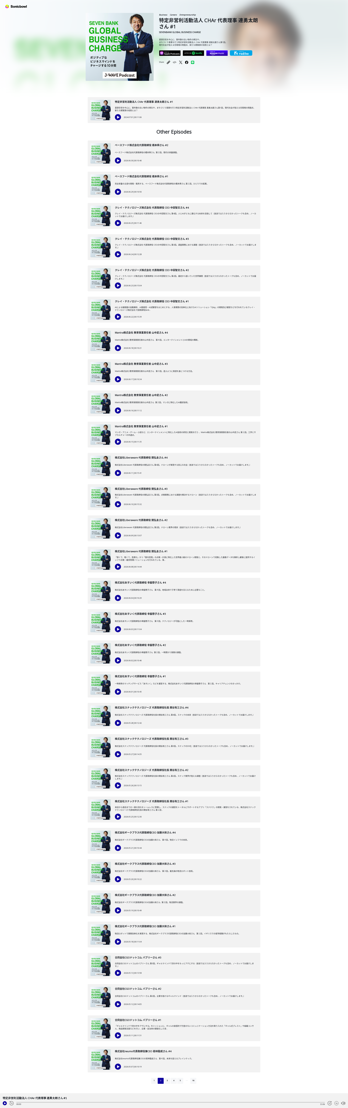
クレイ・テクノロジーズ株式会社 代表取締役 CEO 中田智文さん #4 (152, 207)
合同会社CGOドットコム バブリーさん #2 (138, 988)
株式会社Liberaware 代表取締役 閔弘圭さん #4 (141, 457)
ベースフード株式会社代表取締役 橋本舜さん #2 (141, 145)
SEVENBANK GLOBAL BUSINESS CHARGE (180, 32)
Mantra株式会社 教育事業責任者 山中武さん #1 (141, 426)
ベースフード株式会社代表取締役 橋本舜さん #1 (141, 176)
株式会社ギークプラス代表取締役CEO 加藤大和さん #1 (145, 926)
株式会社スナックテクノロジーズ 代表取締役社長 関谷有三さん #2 (151, 770)
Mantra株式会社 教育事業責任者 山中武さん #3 (141, 363)
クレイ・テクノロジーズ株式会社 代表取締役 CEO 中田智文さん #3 (152, 238)
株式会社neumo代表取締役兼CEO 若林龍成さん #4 (143, 1051)
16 (193, 1080)
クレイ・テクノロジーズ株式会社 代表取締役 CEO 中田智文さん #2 (152, 270)
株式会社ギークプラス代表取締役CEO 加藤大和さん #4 (145, 832)
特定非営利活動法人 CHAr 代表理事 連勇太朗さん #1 (144, 101)
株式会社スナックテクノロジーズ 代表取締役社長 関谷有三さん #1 (151, 801)
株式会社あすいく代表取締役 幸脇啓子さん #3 (140, 613)
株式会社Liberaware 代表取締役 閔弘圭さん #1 (141, 551)
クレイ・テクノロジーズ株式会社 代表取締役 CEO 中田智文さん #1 (152, 301)
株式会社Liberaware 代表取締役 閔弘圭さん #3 (141, 488)
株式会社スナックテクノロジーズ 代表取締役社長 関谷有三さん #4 (151, 707)
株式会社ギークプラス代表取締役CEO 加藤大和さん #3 (145, 863)
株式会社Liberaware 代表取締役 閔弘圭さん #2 (141, 520)
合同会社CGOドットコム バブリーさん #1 (138, 1020)
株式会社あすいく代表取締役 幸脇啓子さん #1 (140, 676)
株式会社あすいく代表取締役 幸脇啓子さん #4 (140, 582)
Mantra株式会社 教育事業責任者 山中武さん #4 (141, 332)
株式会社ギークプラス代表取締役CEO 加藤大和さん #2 (145, 895)
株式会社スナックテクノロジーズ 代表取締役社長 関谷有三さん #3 (151, 738)
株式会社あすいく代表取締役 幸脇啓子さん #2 (140, 645)
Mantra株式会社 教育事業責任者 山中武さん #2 (141, 395)
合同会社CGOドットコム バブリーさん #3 (138, 957)
